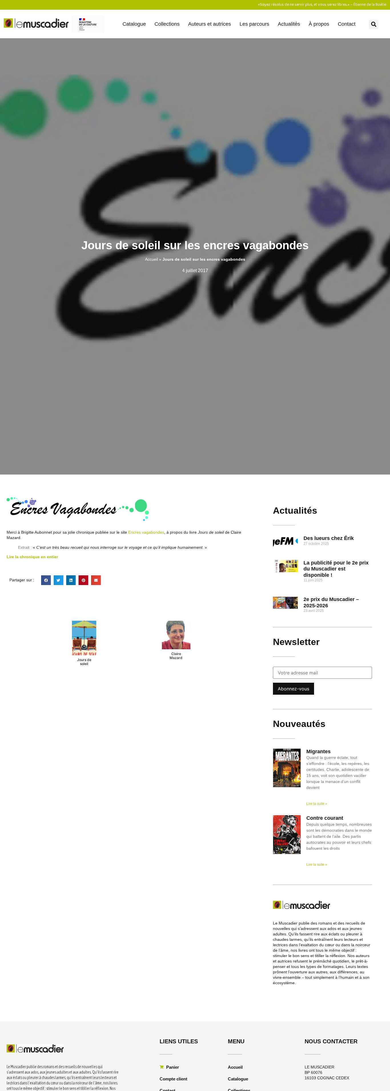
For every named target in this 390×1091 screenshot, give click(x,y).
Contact (346, 24)
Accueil (151, 259)
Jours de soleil (84, 662)
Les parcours (254, 24)
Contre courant (324, 818)
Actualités (289, 24)
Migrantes (318, 751)
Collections (167, 24)
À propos (319, 24)
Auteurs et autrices (209, 24)
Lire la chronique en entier (32, 556)
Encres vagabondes (146, 532)
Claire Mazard (176, 656)
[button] (373, 24)
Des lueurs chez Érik (328, 538)
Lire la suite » (316, 804)
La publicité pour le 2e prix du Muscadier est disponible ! (336, 569)
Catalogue (134, 24)
